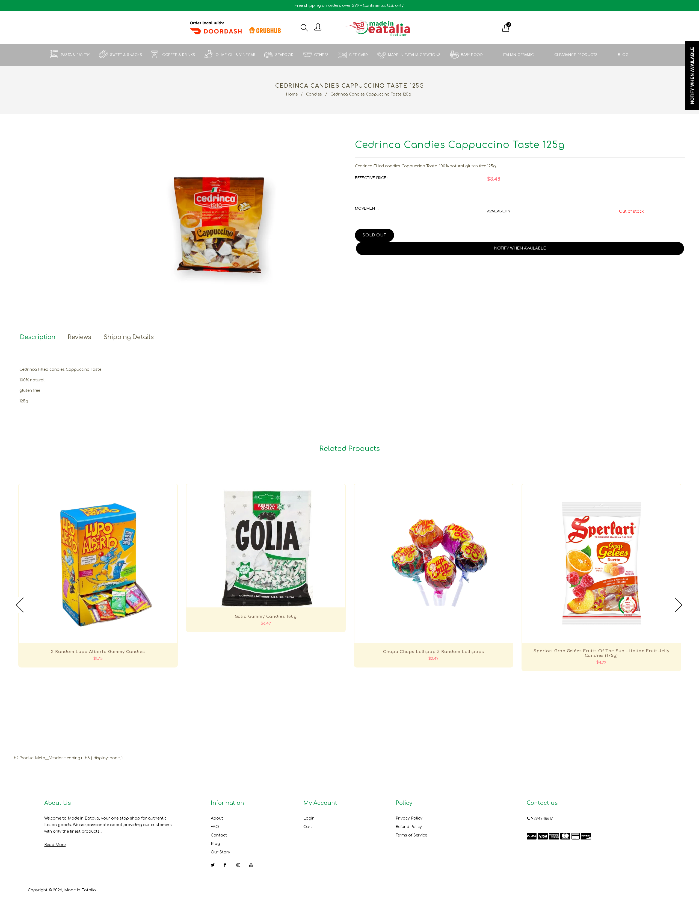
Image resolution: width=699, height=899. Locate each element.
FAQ (215, 827)
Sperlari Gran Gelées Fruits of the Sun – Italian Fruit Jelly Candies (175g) (601, 653)
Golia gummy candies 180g (266, 616)
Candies (314, 94)
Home (292, 94)
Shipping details (128, 337)
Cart (307, 827)
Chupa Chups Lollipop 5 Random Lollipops (433, 651)
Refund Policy (409, 827)
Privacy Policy (409, 818)
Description (37, 337)
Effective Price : (371, 178)
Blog (215, 844)
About (217, 818)
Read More (55, 845)
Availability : (499, 211)
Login (309, 818)
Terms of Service (411, 835)
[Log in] (317, 27)
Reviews (79, 337)
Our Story (220, 852)
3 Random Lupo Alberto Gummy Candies (98, 651)
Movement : (367, 208)
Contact (219, 835)
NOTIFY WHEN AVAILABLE (520, 248)
